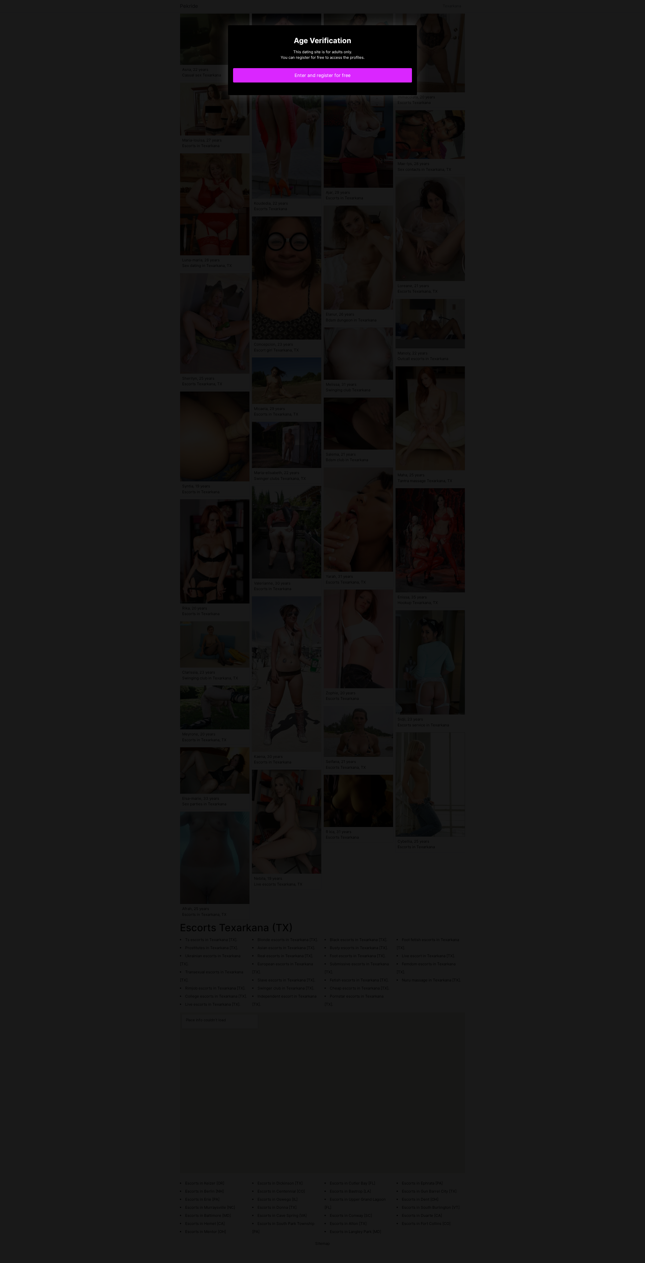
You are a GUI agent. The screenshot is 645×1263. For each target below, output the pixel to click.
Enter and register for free (322, 75)
